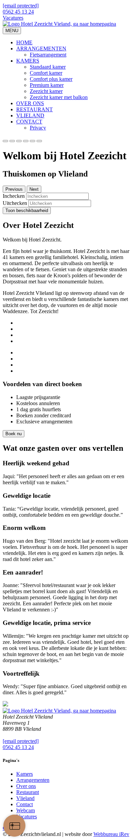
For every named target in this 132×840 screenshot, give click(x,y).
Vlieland (25, 798)
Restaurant (27, 792)
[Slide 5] (39, 141)
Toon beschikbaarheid (26, 210)
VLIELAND (30, 115)
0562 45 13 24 (18, 12)
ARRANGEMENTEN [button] (41, 48)
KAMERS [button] (27, 61)
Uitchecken (15, 203)
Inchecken (14, 196)
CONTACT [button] (29, 121)
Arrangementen (32, 780)
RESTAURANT (34, 109)
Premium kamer (47, 85)
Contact (24, 804)
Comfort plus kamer (51, 79)
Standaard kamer (48, 67)
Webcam (25, 810)
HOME (24, 42)
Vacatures (13, 18)
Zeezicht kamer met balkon (59, 97)
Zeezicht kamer (46, 91)
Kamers (24, 774)
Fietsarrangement (48, 54)
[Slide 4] (32, 141)
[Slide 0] (5, 141)
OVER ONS (30, 103)
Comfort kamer (46, 73)
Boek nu (13, 433)
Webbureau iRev (111, 834)
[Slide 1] (12, 141)
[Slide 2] (19, 141)
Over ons (26, 786)
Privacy (38, 128)
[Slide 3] (25, 141)
